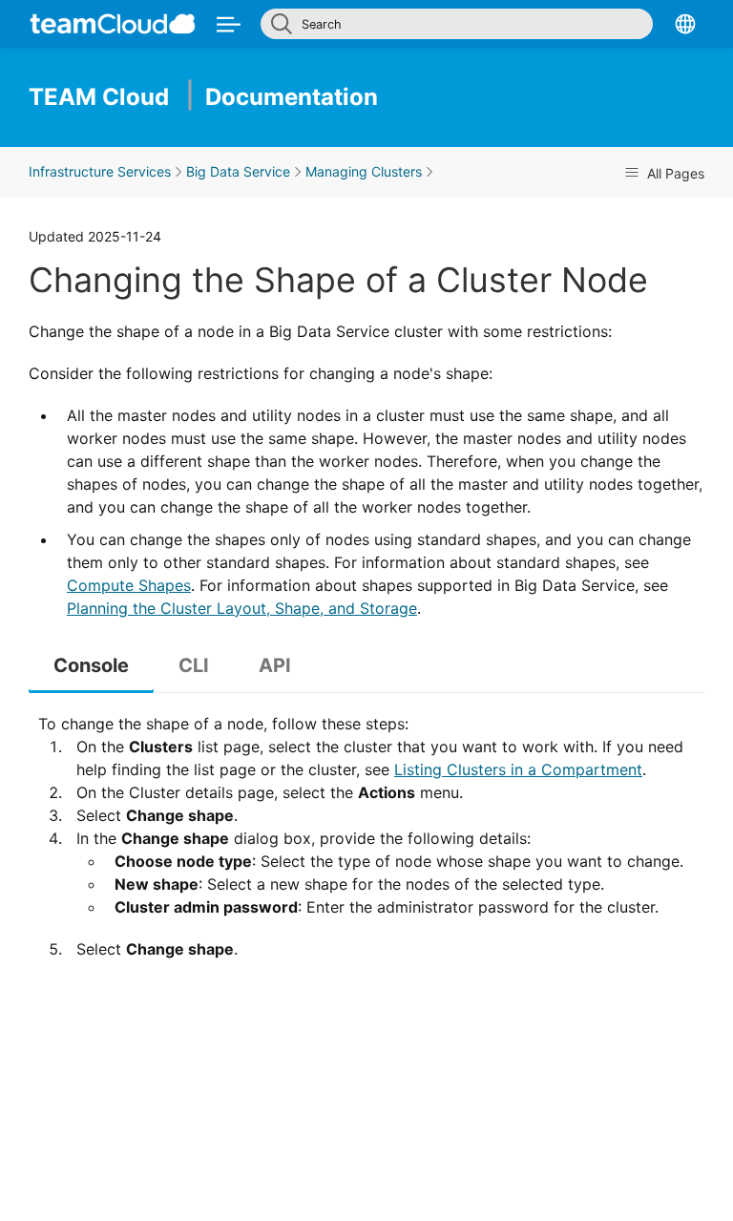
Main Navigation (228, 23)
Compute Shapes (129, 585)
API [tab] (275, 665)
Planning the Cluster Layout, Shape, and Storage (242, 608)
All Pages (673, 173)
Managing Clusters (363, 171)
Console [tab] (91, 665)
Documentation (203, 97)
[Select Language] (685, 23)
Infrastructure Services (100, 171)
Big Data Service (238, 171)
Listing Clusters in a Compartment (518, 769)
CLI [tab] (193, 665)
